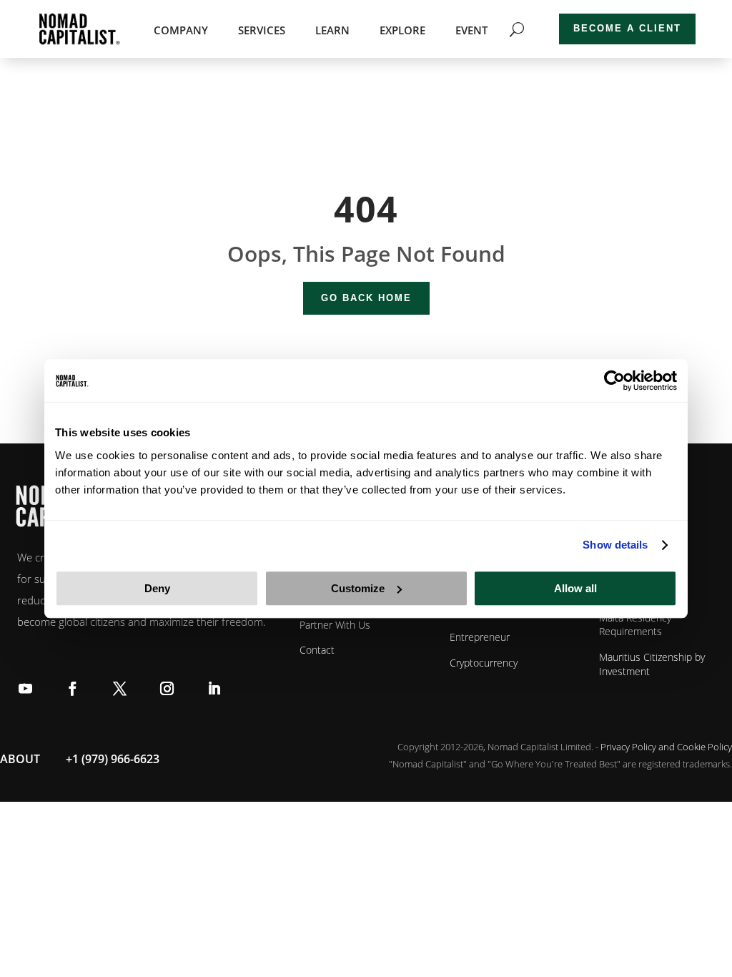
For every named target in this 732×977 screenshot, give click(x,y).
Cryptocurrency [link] (484, 662)
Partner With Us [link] (335, 625)
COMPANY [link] (181, 31)
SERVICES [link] (261, 31)
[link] (614, 380)
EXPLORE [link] (402, 31)
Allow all (575, 588)
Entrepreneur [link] (480, 637)
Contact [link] (317, 650)
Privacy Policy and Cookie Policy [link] (666, 746)
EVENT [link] (471, 31)
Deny (157, 588)
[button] (25, 687)
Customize (358, 588)
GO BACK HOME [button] (366, 298)
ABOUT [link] (20, 759)
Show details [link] (615, 545)
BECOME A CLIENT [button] (627, 28)
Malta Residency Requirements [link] (635, 625)
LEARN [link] (332, 31)
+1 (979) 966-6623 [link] (112, 759)
